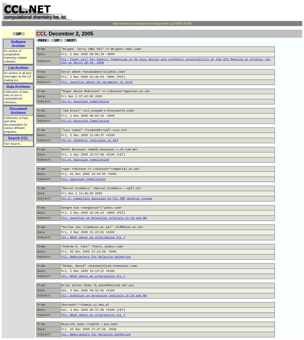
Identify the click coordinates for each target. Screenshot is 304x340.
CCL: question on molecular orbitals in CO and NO (104, 218)
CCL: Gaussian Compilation (83, 179)
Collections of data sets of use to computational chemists (16, 97)
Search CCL (18, 138)
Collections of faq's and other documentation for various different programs (16, 124)
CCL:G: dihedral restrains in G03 (89, 140)
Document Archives (18, 111)
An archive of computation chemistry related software (15, 56)
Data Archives (18, 87)
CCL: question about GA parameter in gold (96, 82)
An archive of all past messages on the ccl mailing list (17, 76)
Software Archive (18, 44)
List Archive (18, 68)
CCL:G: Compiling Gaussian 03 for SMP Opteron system (106, 198)
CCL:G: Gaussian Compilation (85, 101)
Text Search (12, 143)
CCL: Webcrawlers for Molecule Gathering (96, 257)
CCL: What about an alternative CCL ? (93, 237)
